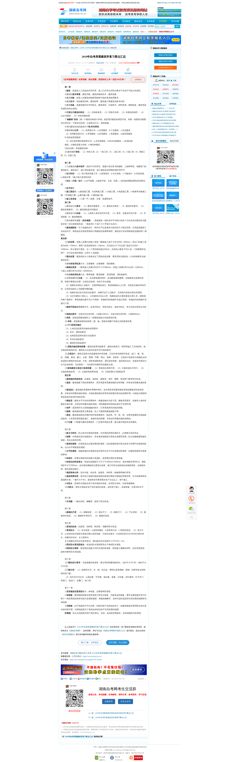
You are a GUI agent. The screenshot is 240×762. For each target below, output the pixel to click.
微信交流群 (174, 141)
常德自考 (119, 32)
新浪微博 (83, 679)
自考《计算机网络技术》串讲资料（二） (165, 129)
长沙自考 (71, 32)
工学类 (82, 48)
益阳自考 (136, 32)
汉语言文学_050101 (173, 213)
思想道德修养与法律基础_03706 (172, 189)
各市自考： (62, 32)
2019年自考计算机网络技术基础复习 (164, 135)
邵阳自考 (103, 32)
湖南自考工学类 (84, 653)
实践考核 (175, 93)
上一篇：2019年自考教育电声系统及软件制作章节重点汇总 (111, 713)
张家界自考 (127, 32)
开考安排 (102, 21)
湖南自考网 (74, 48)
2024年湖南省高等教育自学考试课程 (164, 120)
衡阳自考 (95, 32)
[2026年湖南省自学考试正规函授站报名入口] (104, 674)
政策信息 (77, 21)
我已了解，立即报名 (90, 642)
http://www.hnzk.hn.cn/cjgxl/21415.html (86, 660)
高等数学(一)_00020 (173, 201)
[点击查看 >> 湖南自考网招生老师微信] (45, 186)
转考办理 (121, 26)
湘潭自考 (87, 32)
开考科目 (156, 93)
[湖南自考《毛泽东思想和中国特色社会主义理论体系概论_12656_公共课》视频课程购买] (158, 195)
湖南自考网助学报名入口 (114, 631)
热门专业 (172, 176)
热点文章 (157, 104)
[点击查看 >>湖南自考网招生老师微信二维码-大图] (165, 165)
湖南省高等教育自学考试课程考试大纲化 (165, 126)
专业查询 (114, 21)
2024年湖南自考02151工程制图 (162, 117)
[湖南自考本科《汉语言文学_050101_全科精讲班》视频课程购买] (173, 208)
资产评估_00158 (158, 188)
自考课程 (163, 21)
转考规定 (175, 98)
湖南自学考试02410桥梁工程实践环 (164, 111)
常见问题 (175, 21)
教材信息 (138, 21)
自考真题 (151, 21)
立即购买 (138, 80)
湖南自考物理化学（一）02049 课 (163, 108)
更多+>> (143, 32)
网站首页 (65, 21)
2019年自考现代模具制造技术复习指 (164, 132)
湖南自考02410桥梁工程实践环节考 (164, 114)
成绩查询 (166, 89)
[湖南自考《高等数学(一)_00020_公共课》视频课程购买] (173, 195)
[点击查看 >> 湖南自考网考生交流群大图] (45, 217)
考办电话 (156, 89)
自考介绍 (156, 85)
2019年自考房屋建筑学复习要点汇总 (97, 48)
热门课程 (157, 176)
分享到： (66, 679)
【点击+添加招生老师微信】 (127, 63)
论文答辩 (143, 26)
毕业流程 (156, 98)
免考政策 (166, 98)
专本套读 (126, 21)
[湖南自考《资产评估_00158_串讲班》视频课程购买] (158, 208)
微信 (99, 679)
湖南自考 (74, 653)
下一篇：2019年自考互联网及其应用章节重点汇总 (107, 717)
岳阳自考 (111, 32)
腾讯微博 (92, 679)
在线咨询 (109, 701)
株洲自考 (79, 32)
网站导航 (178, 3)
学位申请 (151, 26)
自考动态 (89, 21)
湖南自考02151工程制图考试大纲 (163, 123)
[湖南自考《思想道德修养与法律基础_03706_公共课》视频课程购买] (173, 183)
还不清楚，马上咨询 (118, 642)
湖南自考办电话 (162, 3)
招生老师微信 (68, 634)
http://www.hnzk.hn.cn (92, 656)
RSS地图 (171, 3)
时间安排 (166, 85)
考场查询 (175, 89)
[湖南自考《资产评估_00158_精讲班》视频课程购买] (158, 183)
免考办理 (113, 26)
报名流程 (89, 26)
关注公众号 (125, 701)
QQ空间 (74, 679)
